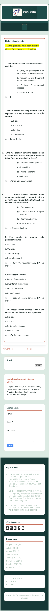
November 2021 (13, 561)
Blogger (24, 598)
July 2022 (10, 554)
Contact (12, 582)
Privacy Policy (16, 578)
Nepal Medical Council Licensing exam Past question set (24, 475)
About (11, 585)
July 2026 (10, 548)
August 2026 (11, 545)
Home (29, 349)
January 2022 (12, 557)
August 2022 (11, 551)
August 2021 (11, 567)
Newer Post (8, 349)
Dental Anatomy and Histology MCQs (21, 380)
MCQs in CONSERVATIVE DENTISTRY (25, 491)
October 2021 (12, 564)
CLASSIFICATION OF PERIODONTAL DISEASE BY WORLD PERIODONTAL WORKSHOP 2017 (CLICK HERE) (25, 507)
